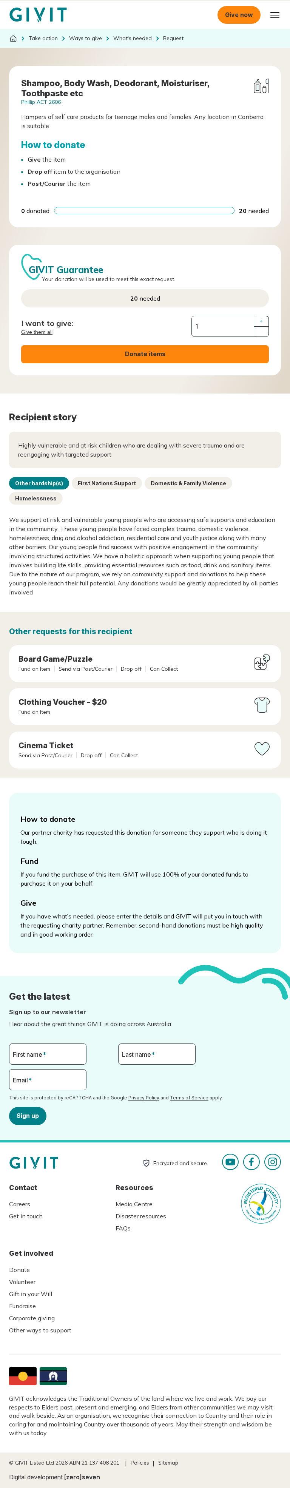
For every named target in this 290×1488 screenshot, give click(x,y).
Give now (239, 15)
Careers (19, 1204)
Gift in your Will (30, 1294)
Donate (19, 1269)
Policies (140, 1462)
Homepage (38, 15)
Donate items (145, 354)
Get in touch (26, 1216)
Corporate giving (32, 1318)
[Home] (13, 38)
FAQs (123, 1228)
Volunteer (22, 1282)
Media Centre (134, 1204)
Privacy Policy (143, 1098)
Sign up (28, 1115)
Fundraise (22, 1306)
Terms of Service (189, 1098)
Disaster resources (141, 1216)
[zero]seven (82, 1477)
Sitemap (168, 1462)
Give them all (36, 332)
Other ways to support (40, 1330)
